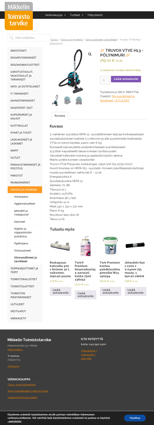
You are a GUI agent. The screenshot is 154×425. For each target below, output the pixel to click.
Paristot (17, 175)
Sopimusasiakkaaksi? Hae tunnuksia (28, 390)
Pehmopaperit (20, 182)
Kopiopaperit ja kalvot (21, 116)
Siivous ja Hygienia (72, 39)
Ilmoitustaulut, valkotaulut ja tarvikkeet (22, 75)
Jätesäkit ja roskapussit (21, 212)
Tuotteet (75, 15)
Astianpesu (21, 196)
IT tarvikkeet (20, 93)
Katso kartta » (15, 349)
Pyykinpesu (21, 243)
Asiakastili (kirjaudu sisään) (23, 397)
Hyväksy (135, 418)
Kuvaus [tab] (60, 115)
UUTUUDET (122, 100)
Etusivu (54, 39)
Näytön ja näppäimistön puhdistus (23, 232)
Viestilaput (18, 311)
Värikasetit (18, 318)
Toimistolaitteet (22, 286)
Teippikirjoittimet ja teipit (24, 270)
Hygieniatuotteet (24, 203)
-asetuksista (14, 421)
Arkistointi (18, 50)
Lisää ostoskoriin (126, 79)
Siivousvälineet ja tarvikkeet (101, 39)
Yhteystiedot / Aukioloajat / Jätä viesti (89, 354)
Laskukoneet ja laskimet (21, 141)
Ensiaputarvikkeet (23, 57)
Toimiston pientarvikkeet (21, 295)
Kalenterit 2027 (21, 107)
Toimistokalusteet (24, 279)
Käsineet (19, 221)
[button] (90, 54)
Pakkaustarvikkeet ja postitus (25, 166)
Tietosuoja (13, 366)
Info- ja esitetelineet (25, 86)
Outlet (15, 157)
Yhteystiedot (95, 15)
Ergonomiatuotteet (25, 65)
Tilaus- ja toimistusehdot (22, 384)
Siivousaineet (22, 250)
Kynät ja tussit (21, 132)
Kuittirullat (19, 125)
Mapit (14, 150)
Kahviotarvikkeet (23, 100)
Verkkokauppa (53, 15)
